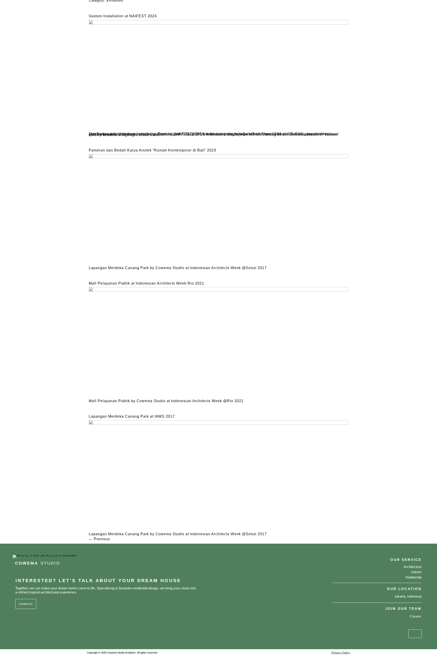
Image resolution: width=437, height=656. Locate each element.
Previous (99, 539)
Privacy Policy (340, 652)
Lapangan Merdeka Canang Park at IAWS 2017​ (132, 416)
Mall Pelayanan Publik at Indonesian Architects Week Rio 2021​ (146, 283)
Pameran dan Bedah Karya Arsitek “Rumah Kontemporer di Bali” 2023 (152, 150)
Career (416, 616)
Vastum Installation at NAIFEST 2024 (123, 16)
